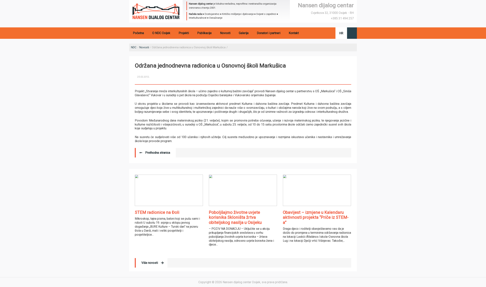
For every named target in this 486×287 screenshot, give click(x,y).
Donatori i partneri (268, 33)
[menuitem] (341, 33)
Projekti (184, 33)
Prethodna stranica (157, 152)
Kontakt (294, 33)
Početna (138, 33)
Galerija (244, 33)
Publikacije (204, 33)
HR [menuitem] (341, 33)
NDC (133, 47)
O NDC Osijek (161, 33)
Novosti (225, 33)
